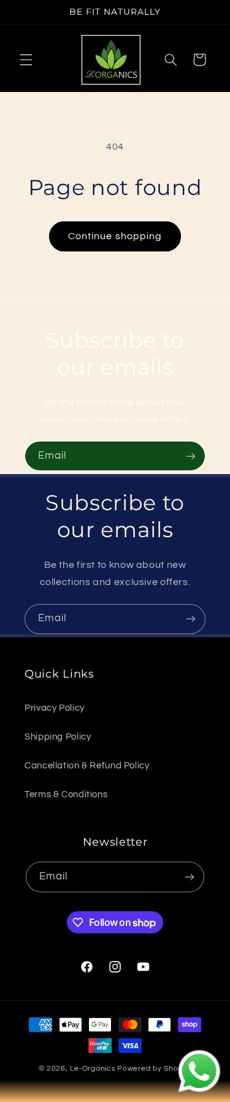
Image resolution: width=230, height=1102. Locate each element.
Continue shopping (115, 236)
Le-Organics (92, 1068)
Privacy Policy (55, 708)
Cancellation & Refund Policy (87, 765)
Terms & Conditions (66, 794)
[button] (26, 59)
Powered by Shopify (154, 1068)
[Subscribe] (191, 456)
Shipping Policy (58, 736)
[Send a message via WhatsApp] (199, 1071)
